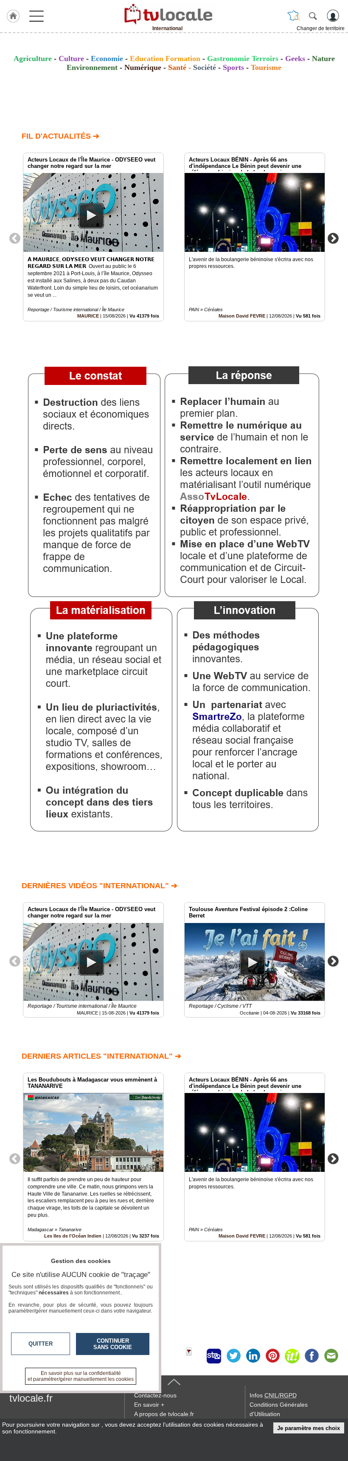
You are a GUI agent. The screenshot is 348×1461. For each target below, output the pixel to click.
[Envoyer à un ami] (331, 1355)
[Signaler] (194, 1355)
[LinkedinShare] (252, 1355)
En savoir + (149, 1404)
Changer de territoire (321, 28)
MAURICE (88, 315)
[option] (93, 237)
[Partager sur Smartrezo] (213, 1355)
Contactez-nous (155, 1395)
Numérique (142, 67)
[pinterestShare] (272, 1355)
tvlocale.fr (31, 1398)
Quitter (40, 1344)
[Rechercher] (312, 15)
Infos (273, 1395)
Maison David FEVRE (242, 315)
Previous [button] (14, 238)
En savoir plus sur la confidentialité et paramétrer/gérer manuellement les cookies (81, 1376)
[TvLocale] (167, 14)
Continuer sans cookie (112, 1344)
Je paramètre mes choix (308, 1428)
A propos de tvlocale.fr (164, 1414)
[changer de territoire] (293, 15)
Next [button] (333, 238)
